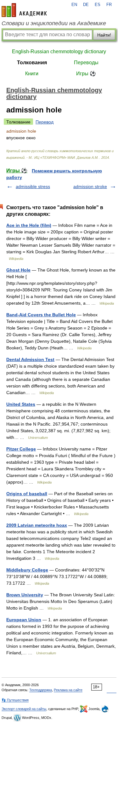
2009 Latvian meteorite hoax (36, 525)
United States (20, 404)
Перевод (44, 121)
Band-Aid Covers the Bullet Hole (41, 314)
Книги (31, 73)
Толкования (32, 62)
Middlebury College (27, 569)
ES (97, 5)
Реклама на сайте (68, 690)
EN (74, 5)
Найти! (104, 34)
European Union (23, 619)
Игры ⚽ (86, 73)
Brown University (24, 594)
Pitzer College (21, 448)
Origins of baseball (26, 493)
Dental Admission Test (30, 359)
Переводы (86, 62)
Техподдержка (40, 690)
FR (109, 5)
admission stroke (90, 186)
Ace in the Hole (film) (28, 225)
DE (86, 5)
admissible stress (33, 186)
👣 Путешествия (15, 700)
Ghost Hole (18, 270)
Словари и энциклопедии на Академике (54, 23)
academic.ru (24, 10)
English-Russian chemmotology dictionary (59, 51)
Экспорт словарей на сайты (24, 709)
